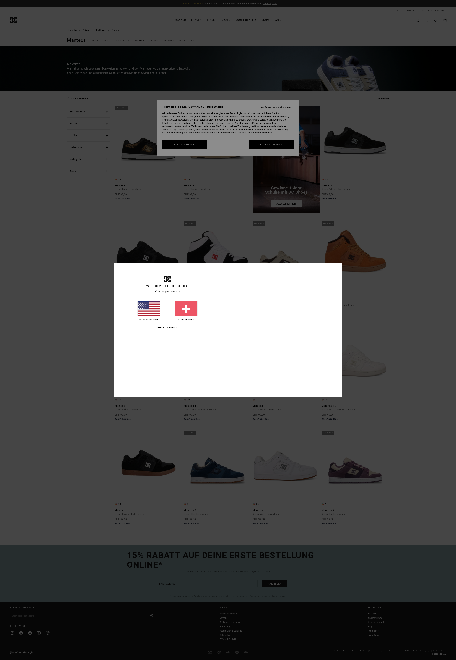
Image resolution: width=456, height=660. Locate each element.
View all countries (167, 328)
